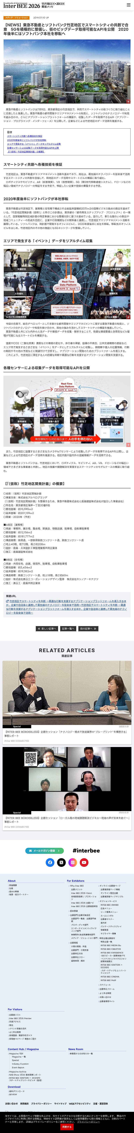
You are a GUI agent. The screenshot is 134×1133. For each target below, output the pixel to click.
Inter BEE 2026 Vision (81, 893)
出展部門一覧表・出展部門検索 (83, 920)
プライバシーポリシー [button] (88, 1121)
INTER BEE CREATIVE (111, 949)
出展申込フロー (78, 957)
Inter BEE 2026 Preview (20, 1018)
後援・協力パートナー (18, 894)
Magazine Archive (17, 1072)
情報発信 (104, 930)
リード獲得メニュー (109, 912)
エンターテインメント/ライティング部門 (84, 929)
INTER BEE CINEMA (110, 977)
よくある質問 (105, 993)
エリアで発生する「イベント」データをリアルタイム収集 (34, 144)
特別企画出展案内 (107, 938)
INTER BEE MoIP (108, 980)
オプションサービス (108, 901)
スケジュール (105, 985)
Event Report (18, 1067)
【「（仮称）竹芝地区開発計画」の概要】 (26, 151)
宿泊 (11, 1025)
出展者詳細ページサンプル (112, 897)
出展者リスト (15, 1015)
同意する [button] (67, 1127)
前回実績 (74, 911)
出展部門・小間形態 (79, 950)
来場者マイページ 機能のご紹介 (22, 1039)
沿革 (11, 888)
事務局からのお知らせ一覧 (81, 1054)
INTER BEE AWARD (109, 905)
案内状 (103, 923)
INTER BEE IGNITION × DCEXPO (112, 966)
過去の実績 (14, 891)
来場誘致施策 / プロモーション (83, 898)
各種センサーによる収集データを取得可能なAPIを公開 (33, 148)
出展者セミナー (107, 919)
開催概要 (13, 885)
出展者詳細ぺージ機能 (110, 889)
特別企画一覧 (106, 942)
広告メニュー (106, 908)
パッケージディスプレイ (111, 926)
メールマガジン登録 (44, 851)
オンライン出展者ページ (110, 886)
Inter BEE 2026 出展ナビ (82, 903)
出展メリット (77, 889)
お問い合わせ (105, 997)
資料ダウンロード (17, 1091)
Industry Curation (20, 1064)
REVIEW (13, 1094)
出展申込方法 (77, 954)
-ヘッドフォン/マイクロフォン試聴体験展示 (113, 960)
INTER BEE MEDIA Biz (111, 945)
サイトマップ (60, 1103)
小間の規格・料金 (79, 946)
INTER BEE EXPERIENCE (112, 953)
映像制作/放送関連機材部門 (83, 935)
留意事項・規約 (78, 961)
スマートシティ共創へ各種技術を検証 (24, 136)
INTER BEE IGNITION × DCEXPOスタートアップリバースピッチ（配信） (26, 1079)
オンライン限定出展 (109, 893)
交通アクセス (15, 1022)
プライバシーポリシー (41, 1103)
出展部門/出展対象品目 (80, 915)
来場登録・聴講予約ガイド (20, 1035)
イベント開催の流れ (17, 1029)
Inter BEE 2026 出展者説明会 (84, 906)
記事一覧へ (68, 629)
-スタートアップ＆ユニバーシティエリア (113, 972)
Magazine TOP (16, 1054)
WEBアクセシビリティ (80, 1103)
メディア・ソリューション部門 (84, 938)
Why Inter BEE (77, 886)
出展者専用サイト (107, 1001)
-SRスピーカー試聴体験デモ (113, 956)
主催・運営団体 (100, 1103)
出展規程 (74, 943)
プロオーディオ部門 (79, 925)
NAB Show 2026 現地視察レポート (25, 1075)
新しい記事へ (48, 629)
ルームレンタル (107, 916)
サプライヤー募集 (108, 934)
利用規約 (24, 1103)
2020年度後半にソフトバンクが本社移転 (26, 140)
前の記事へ (86, 629)
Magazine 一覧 (19, 1057)
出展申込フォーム (107, 989)
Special (15, 1060)
